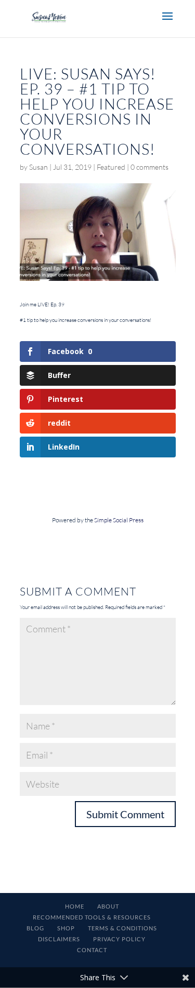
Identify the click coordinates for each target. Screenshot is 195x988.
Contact (92, 949)
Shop (66, 928)
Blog (35, 928)
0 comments (149, 167)
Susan (38, 167)
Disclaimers (59, 939)
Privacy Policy (119, 939)
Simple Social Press (119, 520)
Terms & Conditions (122, 928)
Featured (111, 167)
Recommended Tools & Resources (92, 917)
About (108, 906)
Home (74, 906)
